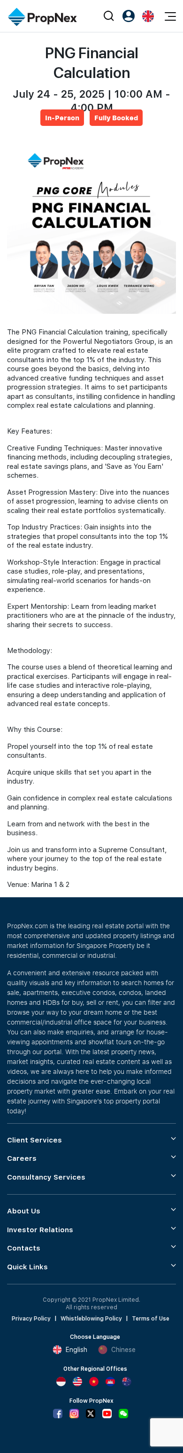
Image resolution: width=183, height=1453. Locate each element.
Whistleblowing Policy (91, 1318)
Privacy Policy (31, 1318)
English (76, 1349)
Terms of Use (150, 1318)
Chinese (123, 1349)
